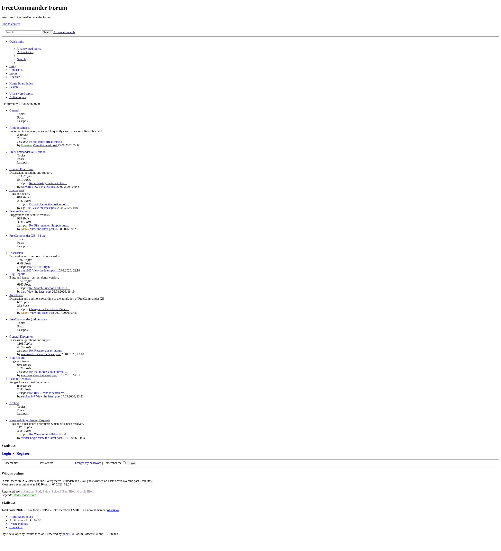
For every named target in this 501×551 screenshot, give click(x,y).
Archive (14, 403)
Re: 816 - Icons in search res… (48, 393)
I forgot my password (88, 463)
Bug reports (16, 190)
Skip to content (11, 24)
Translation (16, 295)
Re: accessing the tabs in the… (48, 183)
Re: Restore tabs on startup (45, 350)
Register (22, 453)
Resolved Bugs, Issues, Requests (29, 420)
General (14, 110)
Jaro (23, 291)
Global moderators (24, 495)
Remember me (113, 463)
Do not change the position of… (49, 204)
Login (6, 453)
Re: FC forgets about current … (48, 371)
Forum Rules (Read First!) (45, 141)
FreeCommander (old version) (28, 319)
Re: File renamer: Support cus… (49, 225)
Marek (25, 229)
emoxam (26, 375)
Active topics (17, 97)
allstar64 (113, 510)
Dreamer (26, 145)
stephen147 (28, 396)
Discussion (16, 252)
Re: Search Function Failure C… (49, 288)
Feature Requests (20, 211)
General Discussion (21, 169)
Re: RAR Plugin (39, 267)
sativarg (26, 186)
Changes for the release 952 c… (49, 309)
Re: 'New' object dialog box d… (49, 434)
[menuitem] (29, 48)
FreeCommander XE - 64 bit (27, 235)
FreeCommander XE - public (27, 152)
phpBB (66, 534)
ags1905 (26, 207)
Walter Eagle (29, 438)
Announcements (19, 127)
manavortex (28, 354)
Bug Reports (17, 274)
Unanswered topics (21, 93)
